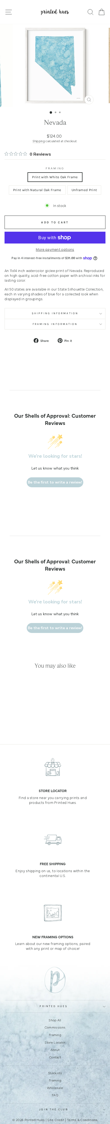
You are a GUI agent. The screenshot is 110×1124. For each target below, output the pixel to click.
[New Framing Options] (52, 913)
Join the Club (53, 1109)
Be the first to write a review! (55, 482)
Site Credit (55, 1120)
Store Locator (55, 1042)
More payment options (55, 249)
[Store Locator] (52, 766)
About (55, 1049)
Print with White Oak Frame (55, 177)
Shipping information (55, 313)
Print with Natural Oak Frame (37, 190)
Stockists (55, 1073)
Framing (55, 168)
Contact (55, 1057)
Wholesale (55, 1088)
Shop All (55, 1020)
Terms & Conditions (82, 1120)
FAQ (55, 1095)
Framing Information (55, 324)
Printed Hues (54, 1006)
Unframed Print (84, 190)
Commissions (55, 1027)
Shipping (39, 141)
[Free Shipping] (52, 840)
